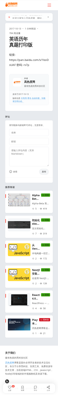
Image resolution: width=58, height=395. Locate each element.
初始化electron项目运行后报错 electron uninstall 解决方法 (36, 222)
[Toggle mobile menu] (49, 5)
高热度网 (29, 82)
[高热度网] (11, 5)
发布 (44, 171)
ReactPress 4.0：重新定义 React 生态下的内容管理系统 (36, 296)
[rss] (7, 381)
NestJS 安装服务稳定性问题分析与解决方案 (36, 271)
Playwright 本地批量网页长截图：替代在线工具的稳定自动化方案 (35, 321)
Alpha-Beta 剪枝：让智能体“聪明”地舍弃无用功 (36, 197)
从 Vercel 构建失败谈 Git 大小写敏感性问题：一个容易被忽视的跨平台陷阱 (36, 246)
